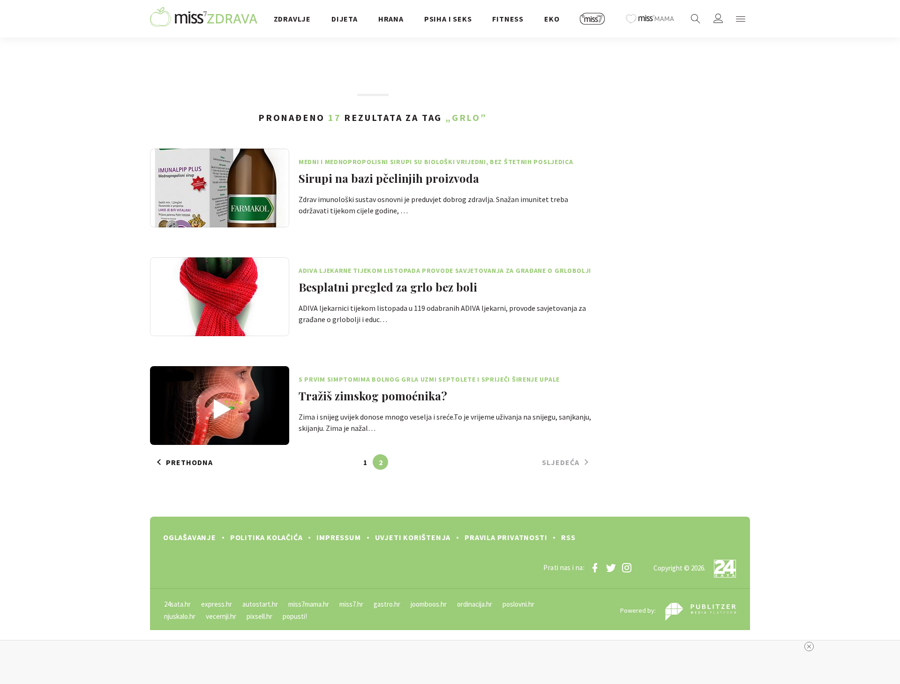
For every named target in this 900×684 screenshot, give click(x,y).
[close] (809, 646)
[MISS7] (592, 19)
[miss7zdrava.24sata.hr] (203, 19)
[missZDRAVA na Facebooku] (594, 567)
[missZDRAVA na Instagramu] (626, 567)
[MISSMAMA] (650, 19)
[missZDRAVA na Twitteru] (610, 567)
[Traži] (695, 18)
